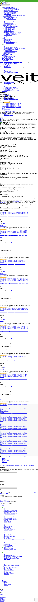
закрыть (1, 590)
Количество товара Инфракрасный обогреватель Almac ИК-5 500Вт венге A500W (15, 401)
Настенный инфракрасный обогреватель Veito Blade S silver (13, 360)
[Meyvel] (13, 431)
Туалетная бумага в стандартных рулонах (11, 88)
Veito (4, 89)
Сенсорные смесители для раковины (10, 519)
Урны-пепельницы (7, 24)
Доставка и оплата (5, 460)
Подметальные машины (8, 97)
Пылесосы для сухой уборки (9, 40)
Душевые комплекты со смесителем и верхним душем (15, 48)
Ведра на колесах (7, 26)
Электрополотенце (7, 95)
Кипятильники (6, 46)
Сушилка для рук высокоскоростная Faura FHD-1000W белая (10, 67)
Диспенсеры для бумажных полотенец (10, 513)
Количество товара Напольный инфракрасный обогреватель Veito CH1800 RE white (16, 227)
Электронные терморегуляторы (9, 52)
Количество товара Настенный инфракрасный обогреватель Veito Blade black (15, 275)
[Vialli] (13, 415)
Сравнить (4, 586)
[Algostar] (13, 456)
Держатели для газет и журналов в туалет (11, 508)
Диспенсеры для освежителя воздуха (12, 9)
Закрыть (1, 502)
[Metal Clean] (13, 432)
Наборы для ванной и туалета (9, 531)
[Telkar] (13, 420)
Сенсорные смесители (10, 43)
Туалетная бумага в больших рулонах (10, 87)
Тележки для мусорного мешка (9, 110)
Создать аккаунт (3, 597)
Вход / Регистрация (5, 587)
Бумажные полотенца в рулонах (9, 535)
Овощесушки (6, 47)
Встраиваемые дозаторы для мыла (12, 26)
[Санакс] (13, 408)
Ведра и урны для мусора (8, 59)
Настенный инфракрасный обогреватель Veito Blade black (12, 264)
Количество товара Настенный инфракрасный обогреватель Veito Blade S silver (15, 371)
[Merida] (13, 433)
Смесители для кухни (8, 530)
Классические (6, 114)
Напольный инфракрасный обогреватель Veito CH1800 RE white (14, 216)
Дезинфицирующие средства (9, 540)
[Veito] (13, 416)
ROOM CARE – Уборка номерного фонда (11, 534)
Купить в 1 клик (7, 102)
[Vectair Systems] (13, 418)
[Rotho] (13, 423)
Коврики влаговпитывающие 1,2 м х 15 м (13, 105)
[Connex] (13, 448)
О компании (4, 462)
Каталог (1, 62)
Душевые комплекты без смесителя (12, 47)
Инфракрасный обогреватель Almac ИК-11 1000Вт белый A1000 (14, 331)
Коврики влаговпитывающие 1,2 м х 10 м (13, 104)
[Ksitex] (13, 436)
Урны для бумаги (7, 22)
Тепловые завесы (7, 50)
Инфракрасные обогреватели (17, 62)
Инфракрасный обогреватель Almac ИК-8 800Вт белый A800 (13, 235)
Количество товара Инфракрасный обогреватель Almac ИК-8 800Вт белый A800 (15, 257)
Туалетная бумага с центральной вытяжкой (11, 90)
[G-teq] (13, 441)
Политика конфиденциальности (4, 499)
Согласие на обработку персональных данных (6, 500)
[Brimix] (13, 451)
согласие (5, 492)
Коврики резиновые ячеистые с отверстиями (11, 37)
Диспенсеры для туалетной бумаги (10, 518)
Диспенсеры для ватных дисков (9, 514)
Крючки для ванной (7, 524)
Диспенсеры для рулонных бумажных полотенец (12, 22)
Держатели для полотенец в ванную (10, 510)
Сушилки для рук (5, 91)
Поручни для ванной (7, 528)
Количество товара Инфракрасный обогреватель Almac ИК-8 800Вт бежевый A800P (16, 305)
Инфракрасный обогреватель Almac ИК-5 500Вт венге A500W (13, 379)
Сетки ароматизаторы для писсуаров (10, 532)
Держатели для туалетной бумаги (10, 516)
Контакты (6, 582)
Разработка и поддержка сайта (4, 501)
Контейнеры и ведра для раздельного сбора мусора (13, 556)
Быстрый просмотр (3, 226)
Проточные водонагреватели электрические (11, 49)
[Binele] (13, 453)
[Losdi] (13, 434)
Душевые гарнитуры (7, 31)
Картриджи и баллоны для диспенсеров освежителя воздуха (14, 539)
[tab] (20, 109)
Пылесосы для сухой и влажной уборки (11, 99)
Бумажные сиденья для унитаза (9, 536)
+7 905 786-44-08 (6, 0)
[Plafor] (13, 428)
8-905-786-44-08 (21, 201)
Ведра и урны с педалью (8, 18)
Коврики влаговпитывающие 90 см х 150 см (13, 36)
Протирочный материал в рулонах (10, 85)
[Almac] (13, 455)
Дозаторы (6, 520)
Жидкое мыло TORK (7, 538)
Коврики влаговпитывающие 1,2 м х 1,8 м (13, 32)
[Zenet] (13, 413)
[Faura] (13, 445)
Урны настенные (7, 66)
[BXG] (13, 450)
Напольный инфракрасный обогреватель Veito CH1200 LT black (14, 312)
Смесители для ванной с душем (9, 46)
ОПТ (3, 461)
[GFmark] (13, 440)
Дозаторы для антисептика (10, 27)
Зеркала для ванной (7, 523)
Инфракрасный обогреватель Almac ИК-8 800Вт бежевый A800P (14, 283)
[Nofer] (13, 429)
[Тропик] (13, 404)
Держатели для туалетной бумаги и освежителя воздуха (15, 15)
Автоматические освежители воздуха (10, 511)
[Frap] (13, 443)
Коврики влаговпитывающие (9, 102)
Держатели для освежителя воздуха (10, 509)
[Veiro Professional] (13, 417)
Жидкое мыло (6, 537)
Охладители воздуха (7, 48)
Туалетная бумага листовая (8, 89)
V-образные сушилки (8, 551)
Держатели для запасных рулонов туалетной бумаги (15, 14)
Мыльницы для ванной (8, 526)
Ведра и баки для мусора (6, 58)
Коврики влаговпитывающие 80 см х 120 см (13, 107)
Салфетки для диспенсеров (9, 545)
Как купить (4, 459)
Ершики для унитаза (7, 522)
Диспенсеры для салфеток (8, 517)
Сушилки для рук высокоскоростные (10, 94)
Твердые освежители (9, 10)
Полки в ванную (7, 527)
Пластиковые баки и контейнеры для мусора (11, 21)
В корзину (2, 102)
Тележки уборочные (7, 30)
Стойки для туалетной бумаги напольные (11, 525)
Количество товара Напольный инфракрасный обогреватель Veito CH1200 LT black (16, 323)
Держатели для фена (7, 512)
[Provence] (13, 426)
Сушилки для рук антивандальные (10, 93)
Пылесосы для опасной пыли (9, 42)
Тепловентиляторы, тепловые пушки (10, 51)
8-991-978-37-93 (16, 201)
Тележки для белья (7, 109)
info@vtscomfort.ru (3, 202)
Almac (1, 237)
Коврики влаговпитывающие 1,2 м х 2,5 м (13, 106)
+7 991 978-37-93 (2, 1)
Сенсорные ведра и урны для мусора (10, 20)
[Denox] (13, 447)
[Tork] (13, 419)
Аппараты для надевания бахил (9, 56)
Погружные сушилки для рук (9, 11)
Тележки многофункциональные (9, 111)
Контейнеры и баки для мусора (9, 19)
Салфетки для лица (7, 86)
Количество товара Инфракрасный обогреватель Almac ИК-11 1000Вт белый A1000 (16, 353)
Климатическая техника (8, 62)
